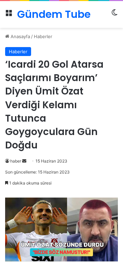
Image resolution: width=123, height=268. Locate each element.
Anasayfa (19, 36)
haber (15, 161)
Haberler (43, 36)
